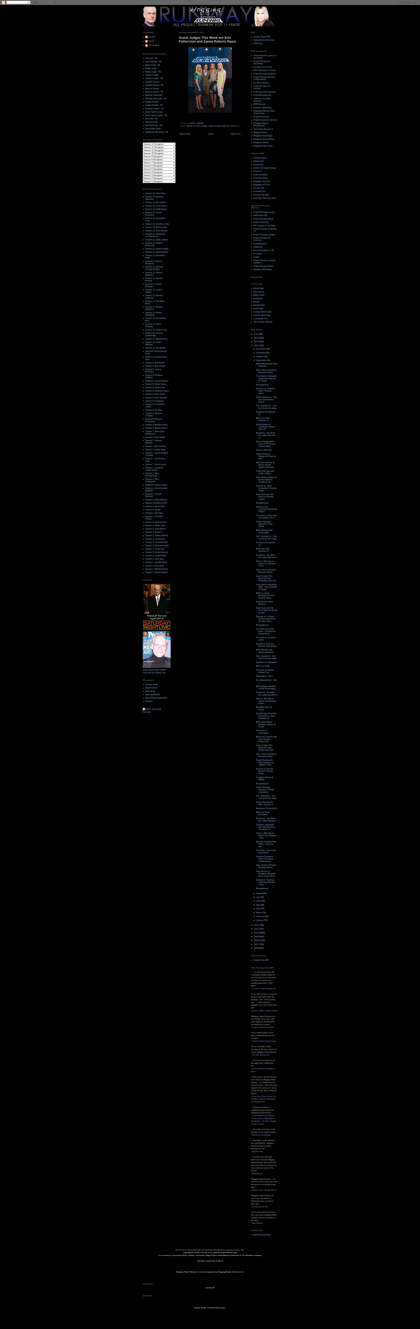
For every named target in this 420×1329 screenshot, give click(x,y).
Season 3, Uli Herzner (155, 539)
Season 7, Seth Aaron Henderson (155, 432)
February (260, 916)
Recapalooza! (262, 385)
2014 (256, 341)
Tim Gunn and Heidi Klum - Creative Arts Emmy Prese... (266, 631)
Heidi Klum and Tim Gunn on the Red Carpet (265, 496)
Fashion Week (151, 684)
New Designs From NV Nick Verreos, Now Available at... (266, 715)
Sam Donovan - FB (153, 125)
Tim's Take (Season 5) (263, 129)
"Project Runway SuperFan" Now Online (264, 524)
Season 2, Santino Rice (155, 555)
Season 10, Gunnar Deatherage (154, 334)
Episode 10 (190, 126)
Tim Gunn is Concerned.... (263, 731)
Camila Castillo (152, 75)
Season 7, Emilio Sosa (155, 449)
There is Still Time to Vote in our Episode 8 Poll (266, 701)
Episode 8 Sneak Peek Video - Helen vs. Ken (266, 844)
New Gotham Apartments (156, 698)
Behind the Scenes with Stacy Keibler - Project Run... (266, 739)
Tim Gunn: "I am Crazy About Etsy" (266, 851)
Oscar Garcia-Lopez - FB (156, 115)
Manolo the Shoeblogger (261, 1135)
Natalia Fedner (151, 102)
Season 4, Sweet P (153, 532)
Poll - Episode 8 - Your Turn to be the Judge (266, 797)
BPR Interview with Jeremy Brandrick (265, 651)
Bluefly (256, 302)
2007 (256, 944)
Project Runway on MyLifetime (261, 62)
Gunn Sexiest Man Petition (154, 670)
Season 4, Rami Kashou (156, 522)
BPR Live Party (262, 666)
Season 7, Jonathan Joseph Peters (154, 469)
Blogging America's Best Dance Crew (264, 112)
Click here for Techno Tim (154, 673)
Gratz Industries (260, 175)
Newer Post (185, 134)
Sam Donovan (151, 122)
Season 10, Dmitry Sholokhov (153, 314)
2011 (256, 929)
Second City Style (261, 195)
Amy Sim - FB (151, 58)
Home (210, 134)
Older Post (235, 134)
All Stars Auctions (261, 83)
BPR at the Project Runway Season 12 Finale (266, 724)
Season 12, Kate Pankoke (156, 252)
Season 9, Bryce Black (155, 366)
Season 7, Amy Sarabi (155, 437)
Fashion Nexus (260, 158)
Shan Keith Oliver (153, 129)
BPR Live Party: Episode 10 (263, 550)
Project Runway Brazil (263, 219)
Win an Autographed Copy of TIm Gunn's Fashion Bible (266, 443)
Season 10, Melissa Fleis (156, 339)
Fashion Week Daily (262, 312)
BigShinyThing (257, 1151)
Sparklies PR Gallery (262, 269)
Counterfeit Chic (260, 318)
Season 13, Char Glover (156, 206)
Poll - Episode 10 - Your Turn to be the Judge (266, 537)
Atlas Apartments (152, 694)
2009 (256, 936)
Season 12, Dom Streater (156, 231)
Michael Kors (259, 305)
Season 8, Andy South (155, 394)
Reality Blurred (260, 244)
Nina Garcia (258, 292)
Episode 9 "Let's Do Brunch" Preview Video (264, 771)
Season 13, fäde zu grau (156, 227)
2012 (256, 925)
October (260, 356)
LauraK (151, 37)
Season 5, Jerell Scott (155, 506)
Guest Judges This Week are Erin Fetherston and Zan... (266, 578)
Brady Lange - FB (153, 72)
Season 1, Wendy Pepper (156, 569)
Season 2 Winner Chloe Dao (263, 1027)
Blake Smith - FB (152, 65)
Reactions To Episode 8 (266, 808)
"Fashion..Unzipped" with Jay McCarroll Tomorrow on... (265, 827)
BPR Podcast (259, 104)
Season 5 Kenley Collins (156, 503)
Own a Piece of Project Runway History (266, 371)
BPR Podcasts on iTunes (264, 70)
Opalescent (258, 161)
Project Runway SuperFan (219, 126)
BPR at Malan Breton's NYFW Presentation (266, 687)
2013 (256, 345)
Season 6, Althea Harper (156, 485)
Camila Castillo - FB (154, 78)
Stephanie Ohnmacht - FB (156, 132)
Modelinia (257, 298)
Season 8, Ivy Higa (153, 410)
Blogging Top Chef (261, 181)
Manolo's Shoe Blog (262, 107)
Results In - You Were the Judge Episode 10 (265, 435)
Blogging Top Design (262, 136)
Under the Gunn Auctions (264, 92)
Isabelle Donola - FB (154, 85)
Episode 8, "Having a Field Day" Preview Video (265, 882)
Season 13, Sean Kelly (155, 193)
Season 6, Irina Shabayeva (152, 480)
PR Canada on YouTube (264, 225)
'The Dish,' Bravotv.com (261, 1055)
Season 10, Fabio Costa (156, 330)
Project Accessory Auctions (265, 120)
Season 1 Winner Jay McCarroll (264, 1041)
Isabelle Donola (152, 82)
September (261, 360)
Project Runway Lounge (264, 212)
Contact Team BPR (261, 37)
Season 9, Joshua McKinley (153, 370)
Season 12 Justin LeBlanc (156, 240)
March (259, 912)
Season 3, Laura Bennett (156, 542)
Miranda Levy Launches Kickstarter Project (266, 509)
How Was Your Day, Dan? (264, 198)
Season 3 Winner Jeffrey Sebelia (264, 1011)
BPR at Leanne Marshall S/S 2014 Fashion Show (265, 595)
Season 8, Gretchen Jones (157, 391)
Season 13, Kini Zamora (156, 202)
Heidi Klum (258, 308)
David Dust (258, 164)
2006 (256, 948)
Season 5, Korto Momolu (156, 500)
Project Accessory (261, 117)
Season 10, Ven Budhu (155, 348)
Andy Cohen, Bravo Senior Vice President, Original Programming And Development (263, 1099)
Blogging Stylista (260, 142)
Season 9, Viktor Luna (155, 387)
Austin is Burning (261, 222)
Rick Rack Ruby (260, 178)
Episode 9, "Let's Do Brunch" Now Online (266, 645)
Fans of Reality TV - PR (263, 250)
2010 (256, 933)
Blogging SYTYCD (261, 185)
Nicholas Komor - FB (154, 108)
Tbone (151, 41)
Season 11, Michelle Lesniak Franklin (154, 268)
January (260, 920)
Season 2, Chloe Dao (154, 549)
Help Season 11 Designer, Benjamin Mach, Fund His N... (266, 873)
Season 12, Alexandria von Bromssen (155, 235)
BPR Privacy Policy (262, 1235)
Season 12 (235, 126)
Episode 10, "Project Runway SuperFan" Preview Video (266, 618)
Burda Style (258, 288)
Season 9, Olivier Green (156, 384)
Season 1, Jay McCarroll (156, 562)
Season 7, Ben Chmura (155, 446)
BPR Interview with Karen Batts (264, 531)
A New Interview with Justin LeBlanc (265, 472)
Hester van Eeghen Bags (264, 168)
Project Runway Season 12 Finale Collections (265, 789)
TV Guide (257, 254)
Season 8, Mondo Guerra (156, 425)
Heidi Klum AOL (260, 215)
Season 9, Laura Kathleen (156, 381)
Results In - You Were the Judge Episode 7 (266, 819)
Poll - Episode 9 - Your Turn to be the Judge (266, 657)
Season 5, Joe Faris (154, 513)
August (259, 893)
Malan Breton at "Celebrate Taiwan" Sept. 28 (265, 426)
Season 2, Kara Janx (154, 559)
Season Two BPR (261, 960)
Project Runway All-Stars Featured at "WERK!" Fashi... (265, 762)
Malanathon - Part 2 (264, 676)
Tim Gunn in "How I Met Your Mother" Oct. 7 (266, 516)
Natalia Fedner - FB (154, 105)
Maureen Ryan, (264, 1190)
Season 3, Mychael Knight (156, 545)
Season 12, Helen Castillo (156, 249)
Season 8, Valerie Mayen (156, 428)
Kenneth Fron (259, 191)
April (258, 909)
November (261, 353)
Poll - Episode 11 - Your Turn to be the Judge (266, 407)
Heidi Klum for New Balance (264, 603)
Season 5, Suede (153, 510)
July (258, 897)
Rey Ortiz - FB (151, 118)
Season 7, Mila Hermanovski (151, 474)
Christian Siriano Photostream (260, 124)
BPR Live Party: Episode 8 (263, 813)
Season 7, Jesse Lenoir (155, 464)
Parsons (149, 701)
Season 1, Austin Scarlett (156, 572)
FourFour (257, 171)
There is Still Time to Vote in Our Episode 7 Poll (266, 835)
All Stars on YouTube (262, 67)
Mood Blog (150, 691)
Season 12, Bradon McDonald (153, 244)
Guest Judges (202, 126)
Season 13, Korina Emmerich (153, 213)
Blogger (222, 1308)
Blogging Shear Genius (263, 139)
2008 (256, 940)
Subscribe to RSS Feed (263, 40)
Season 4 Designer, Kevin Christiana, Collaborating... (265, 859)
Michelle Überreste (153, 95)
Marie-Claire (259, 295)
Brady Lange (151, 68)
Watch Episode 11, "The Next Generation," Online (266, 399)
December (261, 349)
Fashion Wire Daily (261, 315)
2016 (256, 334)
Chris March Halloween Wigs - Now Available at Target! (266, 587)
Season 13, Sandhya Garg (157, 224)
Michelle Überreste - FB (155, 98)
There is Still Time (264, 450)
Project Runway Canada (264, 234)
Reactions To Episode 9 (266, 662)
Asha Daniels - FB (153, 61)
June (258, 901)
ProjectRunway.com (262, 95)
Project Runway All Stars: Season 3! (264, 803)
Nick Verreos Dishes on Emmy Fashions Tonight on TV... (266, 479)
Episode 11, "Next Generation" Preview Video (266, 488)
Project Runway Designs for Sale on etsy (266, 456)
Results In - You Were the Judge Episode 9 (266, 556)
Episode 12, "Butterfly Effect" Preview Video (265, 391)
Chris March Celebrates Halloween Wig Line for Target (266, 378)
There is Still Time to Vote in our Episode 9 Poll (266, 563)
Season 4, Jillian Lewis (155, 525)
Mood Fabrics (151, 688)
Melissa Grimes (152, 88)
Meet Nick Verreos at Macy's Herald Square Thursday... (265, 464)
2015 (256, 338)
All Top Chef (258, 188)
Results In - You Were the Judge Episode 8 (266, 693)
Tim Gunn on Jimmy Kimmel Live (265, 671)
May (258, 905)
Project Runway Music (263, 266)
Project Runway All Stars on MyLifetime (264, 78)
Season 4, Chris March (155, 529)
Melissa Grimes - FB (154, 92)
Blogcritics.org (257, 1173)
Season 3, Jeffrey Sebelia (156, 535)
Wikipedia (257, 247)
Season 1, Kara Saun (154, 566)
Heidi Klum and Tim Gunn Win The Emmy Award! (266, 610)
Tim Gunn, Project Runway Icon (264, 989)
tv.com (256, 257)
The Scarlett (153, 45)
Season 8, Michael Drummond (153, 420)
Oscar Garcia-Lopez (154, 112)
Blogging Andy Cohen (263, 146)
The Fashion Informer (263, 322)
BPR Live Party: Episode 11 (263, 419)
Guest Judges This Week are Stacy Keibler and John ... (266, 747)
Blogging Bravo (260, 132)
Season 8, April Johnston (156, 397)
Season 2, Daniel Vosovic (156, 552)
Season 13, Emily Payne (156, 209)
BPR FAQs (258, 43)
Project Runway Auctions (264, 74)
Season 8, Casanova (154, 401)
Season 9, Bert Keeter (155, 362)
